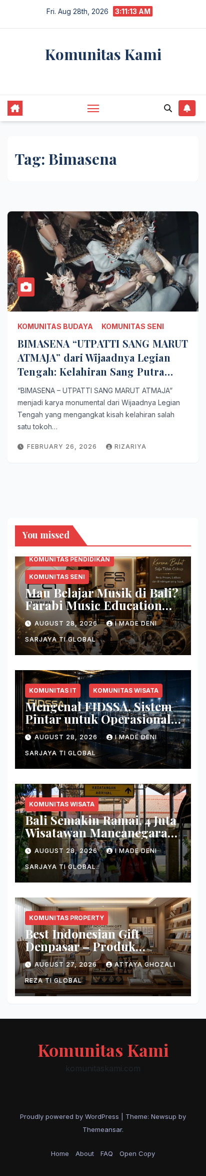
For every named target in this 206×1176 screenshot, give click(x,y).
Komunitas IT (52, 690)
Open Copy (137, 1153)
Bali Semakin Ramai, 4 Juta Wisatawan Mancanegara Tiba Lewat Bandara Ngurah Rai (100, 838)
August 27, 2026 (66, 964)
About (85, 1153)
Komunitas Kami (103, 54)
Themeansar (102, 1129)
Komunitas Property (66, 918)
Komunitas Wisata (125, 690)
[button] (168, 108)
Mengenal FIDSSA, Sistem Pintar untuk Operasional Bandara (98, 718)
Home (60, 1153)
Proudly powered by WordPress (70, 1116)
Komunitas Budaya (55, 326)
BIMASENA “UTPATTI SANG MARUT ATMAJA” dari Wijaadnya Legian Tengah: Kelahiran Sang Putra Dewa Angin (103, 364)
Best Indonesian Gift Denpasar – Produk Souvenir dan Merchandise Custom (101, 952)
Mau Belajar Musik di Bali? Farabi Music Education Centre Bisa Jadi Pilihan (101, 605)
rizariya (130, 446)
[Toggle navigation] (93, 108)
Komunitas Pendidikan (69, 559)
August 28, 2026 (67, 623)
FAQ (106, 1153)
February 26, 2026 (63, 446)
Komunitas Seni (133, 326)
